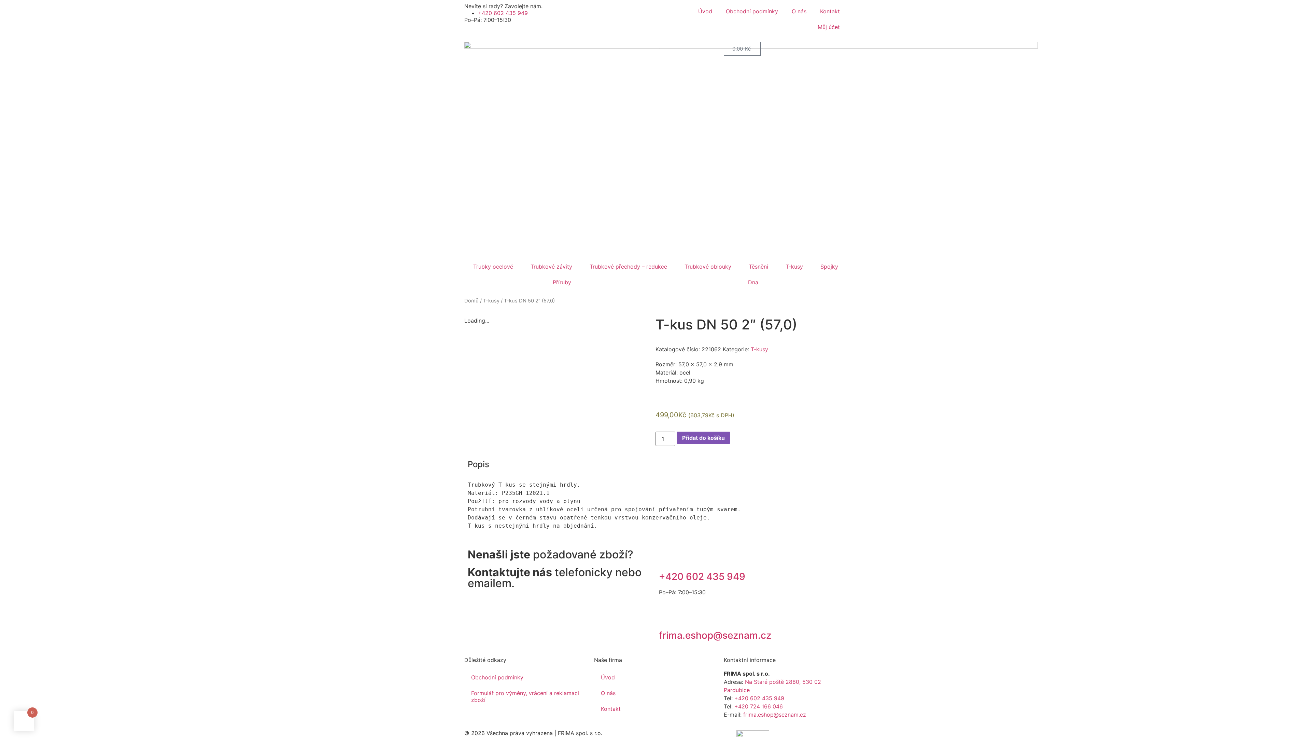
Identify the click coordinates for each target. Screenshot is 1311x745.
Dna (753, 282)
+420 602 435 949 (702, 576)
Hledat (643, 48)
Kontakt (830, 11)
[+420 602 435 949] (667, 557)
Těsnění (758, 266)
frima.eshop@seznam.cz (715, 635)
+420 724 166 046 (758, 706)
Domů (471, 301)
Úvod (705, 11)
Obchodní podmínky (752, 11)
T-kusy (794, 266)
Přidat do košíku (703, 437)
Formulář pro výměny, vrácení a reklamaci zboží (525, 696)
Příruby (562, 282)
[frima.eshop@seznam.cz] (667, 616)
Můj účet (828, 27)
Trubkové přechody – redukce (628, 266)
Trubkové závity (551, 266)
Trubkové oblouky (708, 266)
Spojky (829, 266)
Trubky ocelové (493, 266)
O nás (799, 11)
